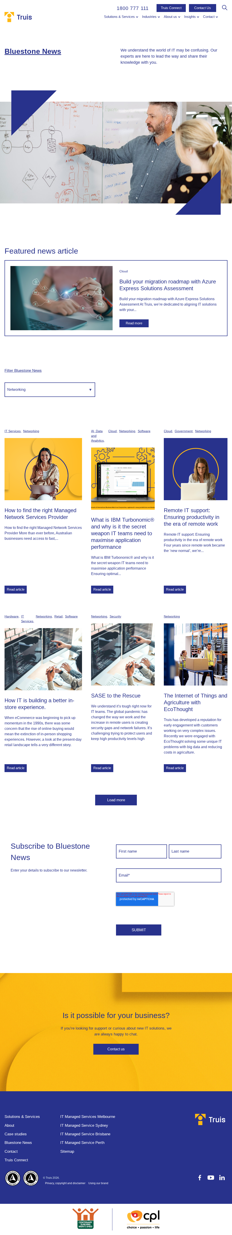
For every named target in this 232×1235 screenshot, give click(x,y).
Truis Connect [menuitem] (16, 1160)
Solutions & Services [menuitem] (119, 17)
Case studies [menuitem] (16, 1134)
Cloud (123, 271)
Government (184, 431)
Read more (134, 323)
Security (115, 616)
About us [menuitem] (170, 17)
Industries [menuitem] (149, 17)
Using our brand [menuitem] (98, 1183)
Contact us (116, 1049)
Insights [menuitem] (190, 17)
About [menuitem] (9, 1125)
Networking (31, 431)
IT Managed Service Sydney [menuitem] (84, 1125)
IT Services (13, 431)
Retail (58, 616)
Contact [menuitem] (209, 17)
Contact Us (202, 8)
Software (144, 431)
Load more (116, 800)
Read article (15, 589)
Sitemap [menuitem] (67, 1151)
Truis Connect (171, 8)
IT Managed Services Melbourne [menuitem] (87, 1117)
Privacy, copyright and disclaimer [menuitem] (65, 1183)
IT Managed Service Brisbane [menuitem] (85, 1134)
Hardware (12, 616)
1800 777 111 (133, 8)
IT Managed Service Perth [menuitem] (82, 1143)
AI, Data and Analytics (97, 435)
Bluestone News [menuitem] (18, 1143)
